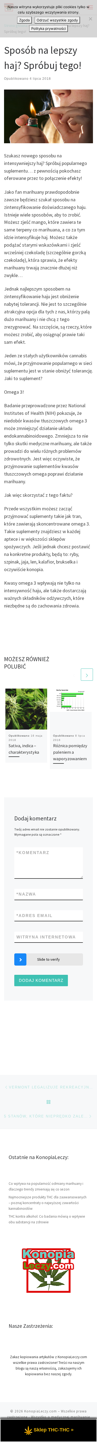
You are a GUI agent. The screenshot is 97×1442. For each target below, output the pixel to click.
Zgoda (24, 20)
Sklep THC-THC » (54, 1430)
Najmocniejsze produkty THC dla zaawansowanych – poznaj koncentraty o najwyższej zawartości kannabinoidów (47, 1203)
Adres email (34, 915)
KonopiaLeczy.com (40, 1411)
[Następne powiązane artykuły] (87, 675)
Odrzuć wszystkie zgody (57, 20)
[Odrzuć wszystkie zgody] (90, 18)
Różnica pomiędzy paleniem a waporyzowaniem (70, 752)
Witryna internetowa (46, 937)
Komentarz (32, 852)
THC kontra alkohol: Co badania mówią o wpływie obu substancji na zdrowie (47, 1219)
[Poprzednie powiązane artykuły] (74, 675)
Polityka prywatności (48, 28)
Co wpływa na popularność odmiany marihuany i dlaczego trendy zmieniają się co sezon (46, 1186)
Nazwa (26, 894)
